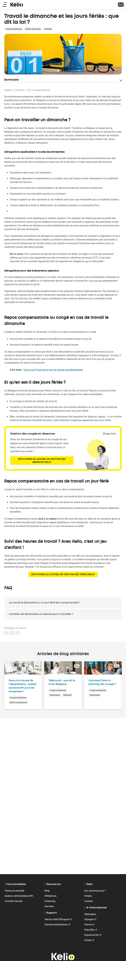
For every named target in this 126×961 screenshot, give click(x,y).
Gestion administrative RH (19, 896)
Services (49, 906)
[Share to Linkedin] (6, 633)
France (88, 924)
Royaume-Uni (91, 935)
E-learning (50, 901)
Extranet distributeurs (56, 924)
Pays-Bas (89, 929)
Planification (54, 695)
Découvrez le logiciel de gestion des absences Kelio (42, 460)
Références (51, 896)
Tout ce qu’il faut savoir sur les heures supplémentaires (53, 369)
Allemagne (90, 914)
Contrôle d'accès (13, 901)
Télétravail (67, 695)
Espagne (89, 919)
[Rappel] (121, 4)
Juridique (48, 29)
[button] (17, 633)
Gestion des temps (33, 29)
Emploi (88, 896)
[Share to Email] (12, 633)
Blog (47, 890)
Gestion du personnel (18, 702)
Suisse (88, 940)
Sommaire (11, 80)
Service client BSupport (57, 919)
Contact (88, 901)
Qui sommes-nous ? (95, 890)
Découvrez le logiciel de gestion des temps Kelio (63, 574)
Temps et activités (14, 890)
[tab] (63, 602)
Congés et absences (13, 29)
